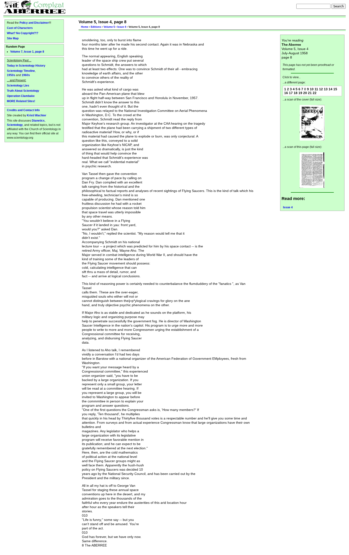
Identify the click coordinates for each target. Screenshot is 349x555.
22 (314, 93)
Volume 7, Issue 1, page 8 (27, 51)
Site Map (13, 38)
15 (335, 89)
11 (316, 89)
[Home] (34, 7)
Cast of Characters (20, 27)
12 (321, 89)
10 (312, 89)
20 (305, 93)
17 (291, 93)
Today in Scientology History (26, 65)
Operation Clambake (21, 95)
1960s (26, 75)
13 (326, 89)
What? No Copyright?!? (22, 33)
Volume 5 (109, 26)
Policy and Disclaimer (34, 22)
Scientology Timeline (21, 70)
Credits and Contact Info (23, 110)
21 (310, 93)
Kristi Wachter (36, 115)
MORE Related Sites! (21, 101)
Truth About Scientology (23, 90)
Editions (96, 26)
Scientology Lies (18, 85)
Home (84, 26)
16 (286, 93)
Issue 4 (121, 26)
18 (295, 93)
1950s (11, 75)
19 (300, 93)
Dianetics (38, 120)
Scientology (15, 124)
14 (330, 89)
